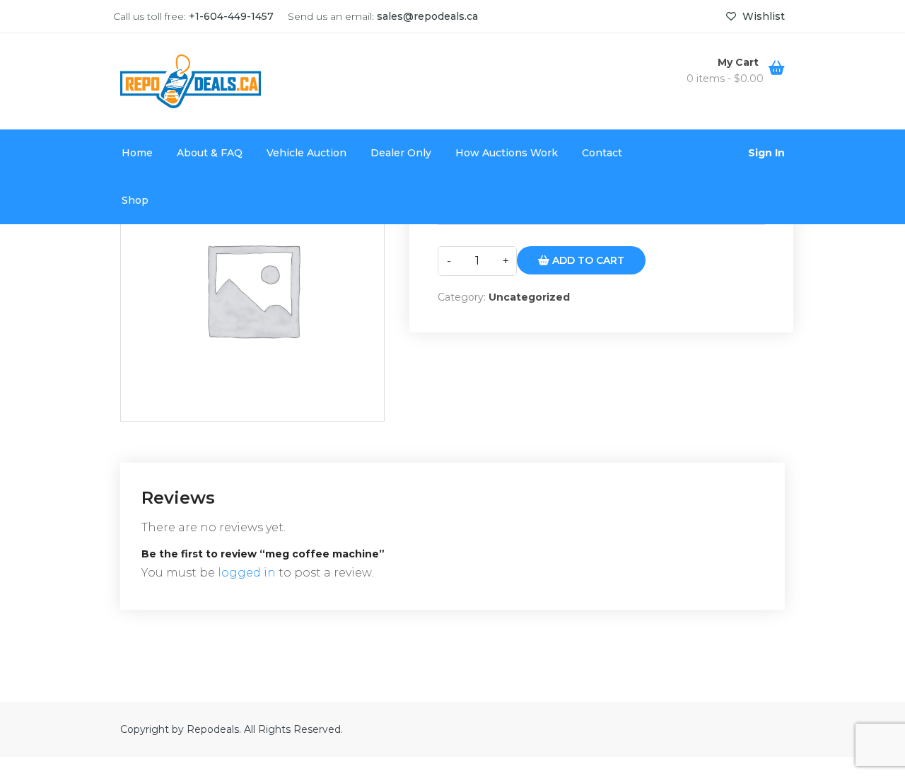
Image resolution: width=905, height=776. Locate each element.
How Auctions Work (506, 152)
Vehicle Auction (306, 152)
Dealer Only (400, 152)
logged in (247, 572)
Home (137, 152)
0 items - (725, 78)
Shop (135, 200)
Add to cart (586, 260)
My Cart (739, 62)
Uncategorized (529, 297)
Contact (602, 152)
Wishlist (762, 16)
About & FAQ (210, 152)
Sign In (766, 152)
